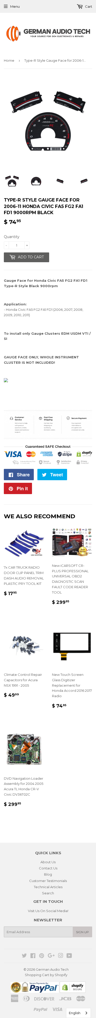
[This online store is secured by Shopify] (73, 991)
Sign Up (82, 932)
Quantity (11, 236)
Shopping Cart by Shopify (46, 975)
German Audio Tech (52, 969)
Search (48, 893)
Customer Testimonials (48, 881)
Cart (88, 6)
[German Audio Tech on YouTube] (69, 956)
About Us (48, 862)
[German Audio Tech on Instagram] (60, 956)
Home (9, 60)
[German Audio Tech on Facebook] (33, 956)
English (74, 1013)
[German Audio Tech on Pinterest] (41, 956)
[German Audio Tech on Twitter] (24, 956)
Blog (48, 874)
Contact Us (48, 868)
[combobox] (78, 1013)
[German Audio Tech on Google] (51, 956)
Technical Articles (48, 887)
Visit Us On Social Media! (48, 911)
